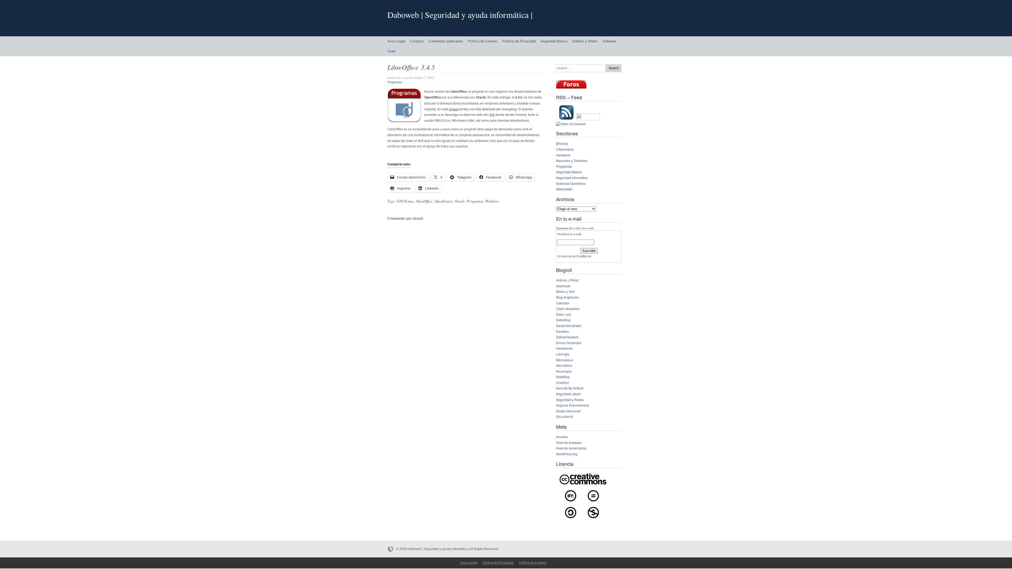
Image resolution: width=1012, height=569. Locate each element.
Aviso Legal (396, 41)
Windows (492, 201)
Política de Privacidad (519, 41)
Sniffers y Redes (585, 41)
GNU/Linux (405, 201)
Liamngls (562, 354)
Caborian (563, 303)
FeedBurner (584, 256)
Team (391, 51)
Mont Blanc (564, 365)
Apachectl (563, 286)
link (492, 114)
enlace (454, 109)
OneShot (562, 382)
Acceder (562, 436)
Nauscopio (564, 371)
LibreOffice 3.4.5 (411, 67)
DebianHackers (567, 337)
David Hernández (568, 325)
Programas (395, 82)
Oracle (460, 201)
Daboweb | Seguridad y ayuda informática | (459, 14)
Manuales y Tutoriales (571, 160)
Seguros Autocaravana (572, 405)
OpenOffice (424, 201)
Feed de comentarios (571, 448)
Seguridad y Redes (570, 399)
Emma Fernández (569, 342)
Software (609, 41)
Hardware (563, 155)
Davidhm (562, 331)
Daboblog (563, 320)
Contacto (417, 41)
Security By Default (569, 388)
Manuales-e (564, 360)
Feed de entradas (568, 442)
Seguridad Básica (554, 41)
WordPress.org (566, 454)
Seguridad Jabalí (568, 394)
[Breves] (562, 143)
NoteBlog (563, 376)
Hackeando (564, 348)
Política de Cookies (483, 41)
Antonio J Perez (567, 280)
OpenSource (444, 201)
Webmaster (564, 189)
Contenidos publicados (446, 41)
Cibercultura (565, 149)
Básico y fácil (565, 291)
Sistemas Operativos (571, 183)
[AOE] (391, 549)
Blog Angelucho (567, 297)
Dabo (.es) (563, 314)
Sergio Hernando (568, 411)
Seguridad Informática (572, 177)
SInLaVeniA (564, 416)
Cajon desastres (568, 308)
